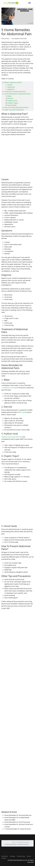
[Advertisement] (17, 159)
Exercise (10, 98)
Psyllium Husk (12, 101)
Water (9, 96)
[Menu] (29, 3)
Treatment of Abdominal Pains (15, 91)
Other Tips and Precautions (14, 110)
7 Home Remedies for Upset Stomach (17, 829)
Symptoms (11, 87)
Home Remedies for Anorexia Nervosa (17, 815)
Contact (3, 858)
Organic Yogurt (12, 103)
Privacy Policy (21, 856)
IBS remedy (23, 412)
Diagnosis (10, 89)
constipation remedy (8, 388)
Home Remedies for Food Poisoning (17, 822)
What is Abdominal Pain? (13, 82)
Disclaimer (4, 856)
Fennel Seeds (12, 105)
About (29, 856)
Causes (9, 85)
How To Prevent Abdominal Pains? (16, 107)
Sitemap (12, 856)
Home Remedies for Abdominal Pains (17, 94)
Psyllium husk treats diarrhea (11, 437)
